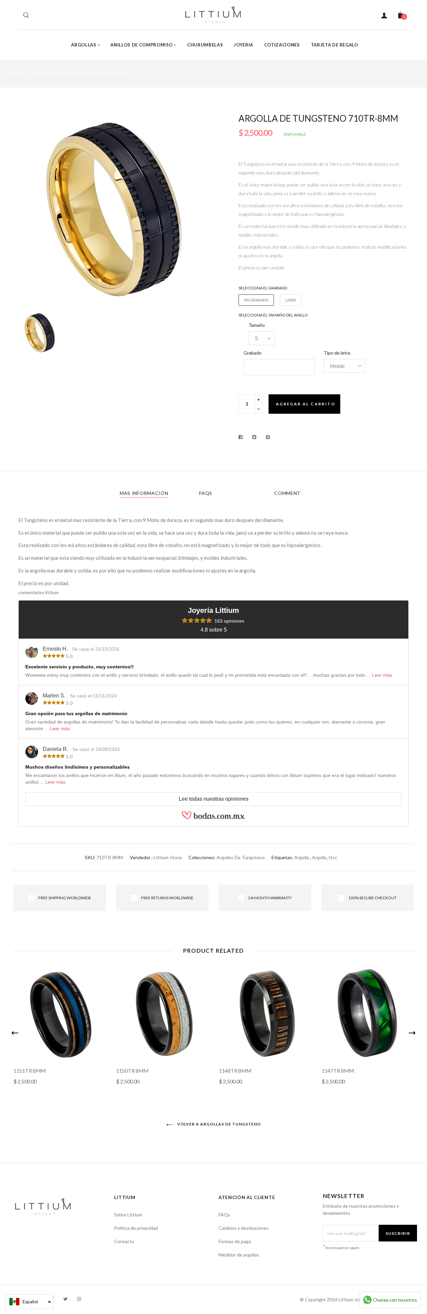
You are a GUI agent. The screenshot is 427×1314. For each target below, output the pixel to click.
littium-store (168, 857)
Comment (287, 493)
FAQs (205, 493)
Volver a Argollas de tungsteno (218, 1124)
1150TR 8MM (132, 1070)
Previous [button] (15, 1033)
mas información (144, 493)
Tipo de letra (337, 353)
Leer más (382, 675)
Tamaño (257, 325)
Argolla (301, 857)
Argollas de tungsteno (241, 857)
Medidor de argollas (239, 1255)
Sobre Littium (128, 1214)
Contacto (124, 1241)
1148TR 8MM (235, 1070)
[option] (113, 209)
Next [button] (412, 1033)
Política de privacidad (136, 1228)
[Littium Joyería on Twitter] (65, 1299)
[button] (29, 1301)
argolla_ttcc (324, 857)
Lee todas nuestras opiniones (214, 799)
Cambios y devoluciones (244, 1228)
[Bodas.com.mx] (213, 818)
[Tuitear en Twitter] (254, 437)
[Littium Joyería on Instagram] (79, 1299)
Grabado (253, 353)
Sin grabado (256, 300)
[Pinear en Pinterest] (268, 437)
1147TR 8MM (338, 1070)
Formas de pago (235, 1241)
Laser (290, 300)
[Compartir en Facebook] (242, 437)
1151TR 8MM (29, 1070)
